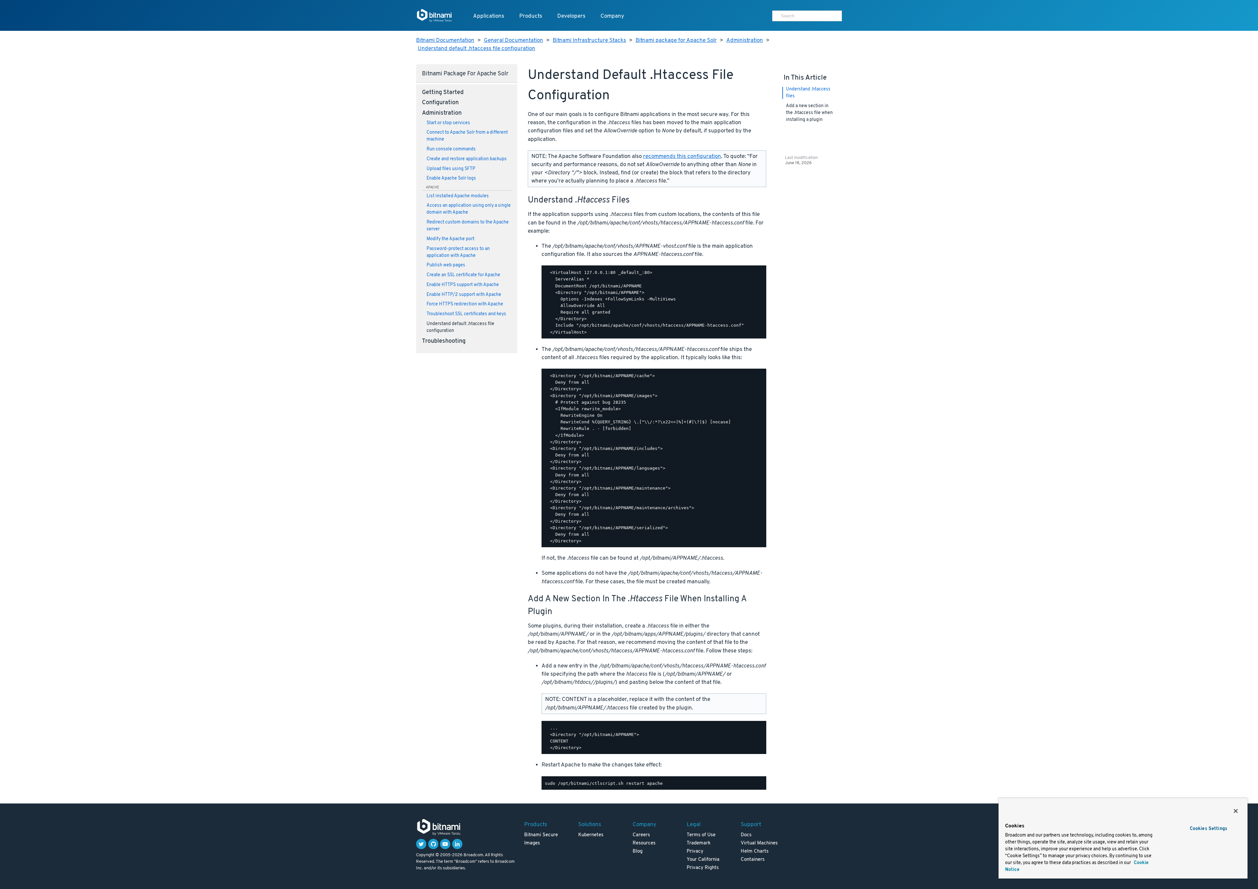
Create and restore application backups (467, 159)
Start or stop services (448, 123)
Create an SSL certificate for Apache (463, 275)
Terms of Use (701, 835)
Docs (746, 835)
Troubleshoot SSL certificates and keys (466, 314)
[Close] (1236, 811)
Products (530, 16)
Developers (571, 16)
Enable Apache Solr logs (451, 178)
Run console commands (451, 149)
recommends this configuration (682, 156)
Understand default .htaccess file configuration (476, 48)
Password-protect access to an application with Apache (458, 252)
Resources (644, 843)
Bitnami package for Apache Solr (676, 40)
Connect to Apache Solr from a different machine (467, 136)
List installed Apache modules (458, 196)
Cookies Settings (1208, 829)
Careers (641, 835)
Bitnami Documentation (445, 40)
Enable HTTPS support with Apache (463, 285)
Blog (637, 851)
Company (612, 16)
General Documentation (513, 40)
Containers (753, 860)
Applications (488, 16)
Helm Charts (755, 851)
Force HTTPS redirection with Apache (465, 304)
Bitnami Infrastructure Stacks (589, 40)
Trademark (699, 843)
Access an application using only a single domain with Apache (469, 209)
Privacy (695, 851)
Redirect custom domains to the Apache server (468, 226)
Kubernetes (590, 835)
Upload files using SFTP (451, 169)
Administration (744, 40)
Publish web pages (446, 265)
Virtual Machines (759, 843)
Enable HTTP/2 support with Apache (464, 295)
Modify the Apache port (450, 239)
